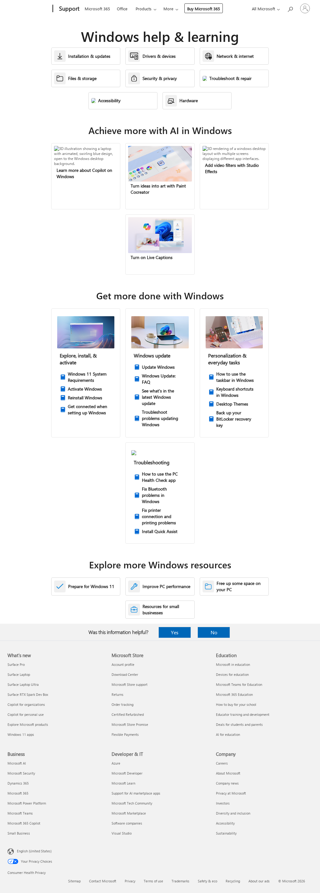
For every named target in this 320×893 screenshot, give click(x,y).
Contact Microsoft (102, 881)
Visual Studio (122, 833)
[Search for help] (290, 8)
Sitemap (74, 881)
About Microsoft (228, 773)
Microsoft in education (233, 664)
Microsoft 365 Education (234, 694)
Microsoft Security (21, 773)
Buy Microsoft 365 (203, 8)
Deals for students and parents (239, 724)
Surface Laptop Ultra (23, 684)
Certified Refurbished (128, 714)
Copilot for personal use (26, 714)
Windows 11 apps (21, 734)
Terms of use (153, 881)
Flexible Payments (125, 734)
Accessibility (225, 823)
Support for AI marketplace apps (136, 793)
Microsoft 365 (97, 8)
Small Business (19, 833)
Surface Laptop (19, 674)
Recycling (233, 881)
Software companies (127, 823)
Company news (227, 783)
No (214, 632)
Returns (117, 694)
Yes (174, 632)
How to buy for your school (236, 704)
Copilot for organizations (26, 704)
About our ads (259, 881)
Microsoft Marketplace (129, 813)
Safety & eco (207, 881)
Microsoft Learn (123, 783)
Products (144, 8)
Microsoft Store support (130, 684)
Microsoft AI (17, 763)
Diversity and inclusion (233, 813)
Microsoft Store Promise (130, 724)
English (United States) (34, 851)
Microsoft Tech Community (132, 803)
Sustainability (226, 833)
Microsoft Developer (127, 773)
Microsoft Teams (20, 813)
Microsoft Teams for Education (239, 684)
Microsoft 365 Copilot (24, 823)
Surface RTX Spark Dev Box (28, 694)
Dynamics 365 (18, 783)
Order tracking (122, 704)
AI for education (228, 734)
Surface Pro (16, 664)
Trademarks (180, 881)
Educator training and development (242, 714)
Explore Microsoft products (28, 724)
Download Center (125, 674)
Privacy (130, 881)
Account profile (123, 664)
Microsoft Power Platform (27, 803)
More (168, 8)
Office (122, 8)
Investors (223, 803)
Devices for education (232, 674)
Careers (222, 763)
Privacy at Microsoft (231, 793)
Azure (116, 763)
